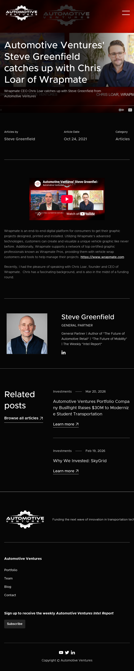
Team (8, 578)
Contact (10, 595)
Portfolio (10, 570)
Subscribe (15, 624)
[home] (21, 13)
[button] (126, 13)
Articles (123, 139)
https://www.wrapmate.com (102, 257)
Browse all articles (23, 418)
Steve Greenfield (19, 139)
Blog (7, 587)
